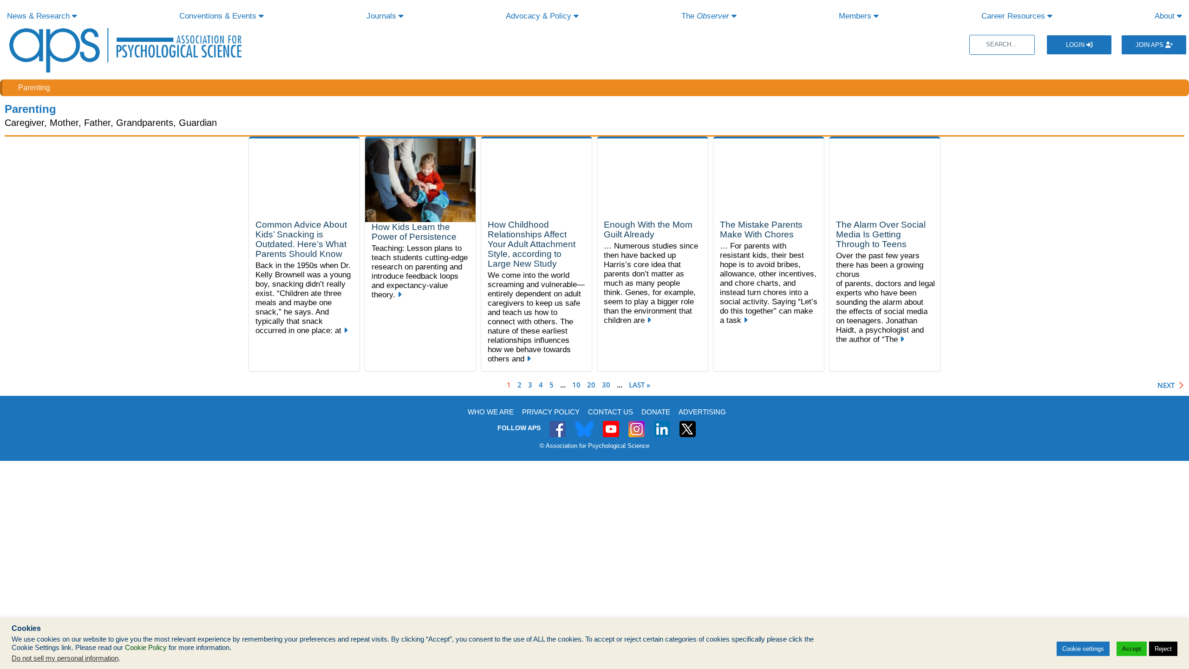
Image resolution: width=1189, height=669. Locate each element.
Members (856, 16)
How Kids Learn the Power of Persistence (414, 232)
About (1166, 16)
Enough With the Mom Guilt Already (648, 229)
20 (591, 384)
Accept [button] (1131, 648)
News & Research (39, 16)
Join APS (1150, 44)
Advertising (702, 412)
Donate (655, 412)
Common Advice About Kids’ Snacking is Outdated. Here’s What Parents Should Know (301, 239)
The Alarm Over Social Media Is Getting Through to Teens (881, 234)
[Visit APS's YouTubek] (611, 423)
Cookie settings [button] (1083, 648)
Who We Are (491, 412)
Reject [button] (1163, 648)
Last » (639, 384)
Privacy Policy (551, 412)
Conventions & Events (219, 16)
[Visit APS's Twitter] (584, 423)
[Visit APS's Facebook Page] (557, 423)
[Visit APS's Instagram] (636, 423)
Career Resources (1014, 16)
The (705, 16)
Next (1166, 385)
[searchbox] (1002, 45)
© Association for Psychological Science (594, 445)
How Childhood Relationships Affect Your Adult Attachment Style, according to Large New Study (531, 244)
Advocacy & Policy (540, 16)
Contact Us (610, 412)
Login (1076, 44)
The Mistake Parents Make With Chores (761, 229)
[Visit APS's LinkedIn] (662, 423)
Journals (382, 16)
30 (606, 384)
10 (576, 384)
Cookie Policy (146, 647)
